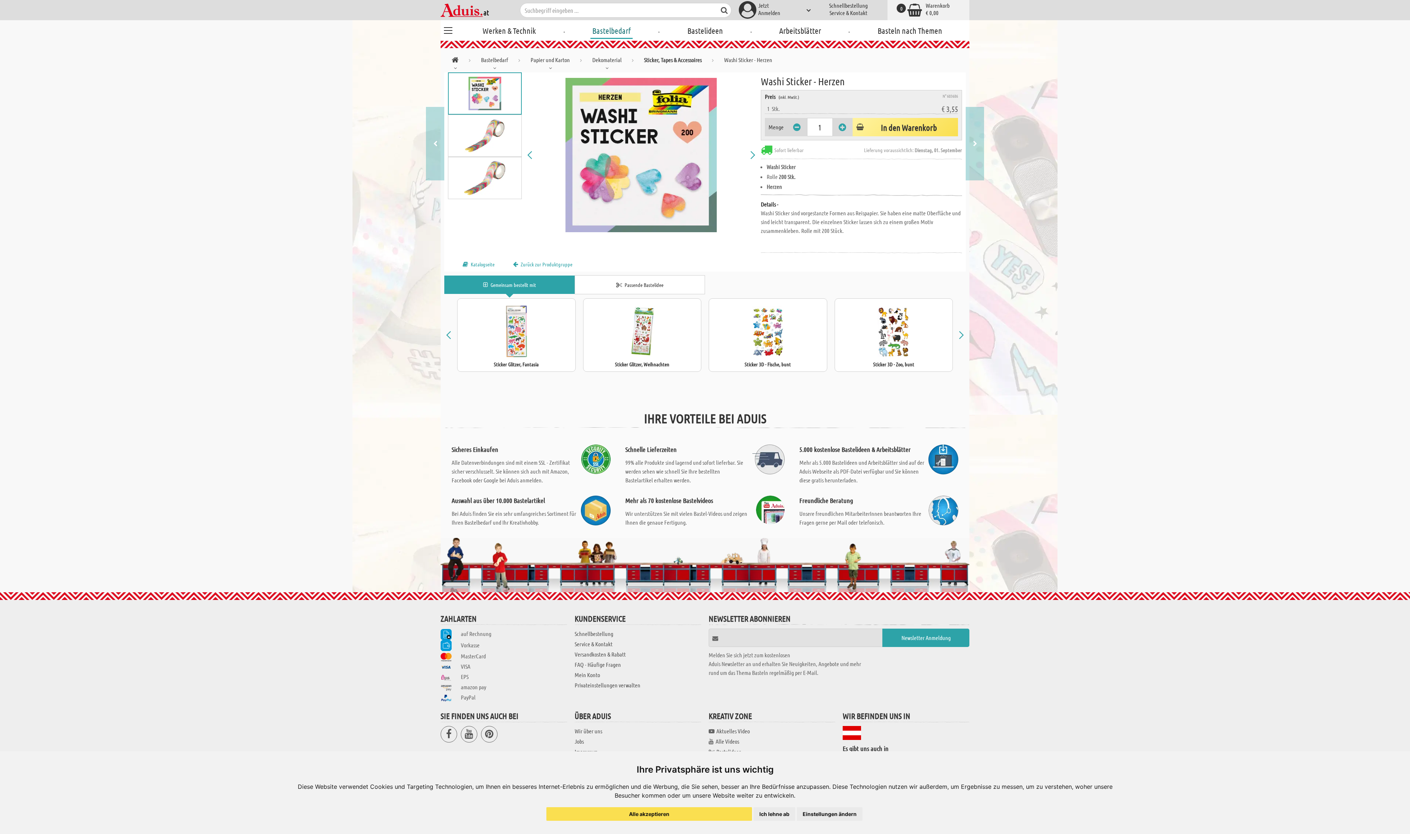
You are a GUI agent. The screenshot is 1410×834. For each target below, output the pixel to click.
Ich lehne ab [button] (774, 814)
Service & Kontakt (848, 12)
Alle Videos (727, 741)
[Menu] (448, 29)
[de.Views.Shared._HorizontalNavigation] (455, 61)
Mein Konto (587, 674)
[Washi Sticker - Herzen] (641, 155)
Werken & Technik (509, 30)
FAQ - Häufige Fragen (598, 664)
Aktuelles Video (733, 730)
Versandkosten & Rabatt (600, 654)
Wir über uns (588, 730)
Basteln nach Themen (910, 30)
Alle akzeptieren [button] (649, 814)
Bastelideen (705, 30)
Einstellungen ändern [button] (830, 814)
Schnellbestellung (848, 5)
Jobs (579, 741)
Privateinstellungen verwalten (607, 685)
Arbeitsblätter (800, 30)
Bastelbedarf (611, 30)
